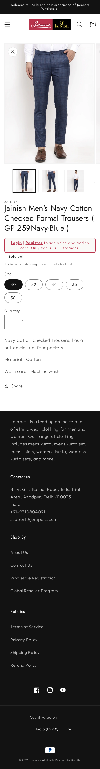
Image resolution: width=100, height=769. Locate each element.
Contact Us (21, 565)
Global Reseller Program (34, 590)
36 (74, 284)
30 (13, 284)
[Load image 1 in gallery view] (24, 181)
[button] (7, 24)
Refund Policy (23, 665)
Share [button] (17, 385)
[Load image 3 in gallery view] (75, 181)
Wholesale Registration (33, 577)
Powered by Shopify (68, 759)
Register (34, 242)
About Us (19, 552)
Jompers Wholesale (42, 759)
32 (33, 284)
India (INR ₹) (47, 729)
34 (54, 284)
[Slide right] (94, 182)
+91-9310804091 (27, 511)
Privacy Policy (24, 639)
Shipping (31, 264)
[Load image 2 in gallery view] (49, 181)
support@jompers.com (34, 519)
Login (16, 242)
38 (13, 297)
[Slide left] (5, 182)
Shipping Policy (24, 652)
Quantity (12, 310)
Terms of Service (27, 626)
